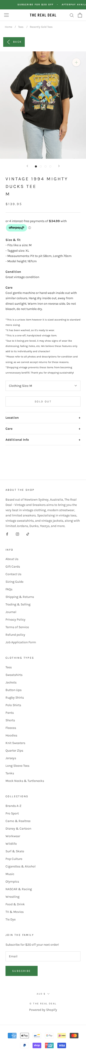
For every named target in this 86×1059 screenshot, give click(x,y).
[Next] (59, 166)
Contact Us (13, 574)
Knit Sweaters (15, 743)
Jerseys (11, 758)
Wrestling (12, 897)
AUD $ (41, 993)
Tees (20, 26)
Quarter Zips (14, 750)
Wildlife (11, 844)
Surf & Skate (15, 851)
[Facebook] (7, 534)
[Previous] (27, 166)
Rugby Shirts (15, 697)
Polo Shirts (13, 705)
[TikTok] (27, 534)
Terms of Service (17, 627)
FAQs (9, 589)
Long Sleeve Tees (17, 766)
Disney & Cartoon (18, 828)
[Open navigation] (6, 15)
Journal (11, 612)
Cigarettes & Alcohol (21, 866)
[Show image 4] (50, 166)
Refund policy (15, 635)
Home (8, 26)
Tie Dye (11, 919)
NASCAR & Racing (19, 889)
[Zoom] (76, 62)
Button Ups (14, 690)
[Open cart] (80, 15)
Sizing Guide (14, 582)
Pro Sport (12, 813)
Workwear (13, 836)
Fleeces (11, 728)
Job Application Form (21, 642)
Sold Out (43, 401)
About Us (12, 559)
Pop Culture (14, 859)
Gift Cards (13, 567)
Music (10, 874)
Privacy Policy (15, 619)
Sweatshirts (14, 675)
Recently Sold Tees (41, 26)
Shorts (10, 720)
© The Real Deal (43, 1003)
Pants (10, 713)
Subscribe (21, 971)
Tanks (10, 773)
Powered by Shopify (43, 1010)
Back (17, 41)
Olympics (12, 881)
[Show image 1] (36, 166)
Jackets (11, 682)
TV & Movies (15, 912)
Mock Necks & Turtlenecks (25, 781)
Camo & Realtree (18, 821)
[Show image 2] (41, 166)
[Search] (72, 15)
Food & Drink (15, 904)
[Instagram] (17, 534)
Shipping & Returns (20, 597)
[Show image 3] (45, 166)
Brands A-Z (13, 806)
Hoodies (11, 735)
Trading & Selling (18, 604)
